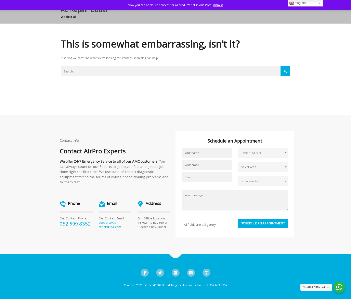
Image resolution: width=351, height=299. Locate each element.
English (300, 3)
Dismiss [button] (218, 5)
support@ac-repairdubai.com (110, 224)
